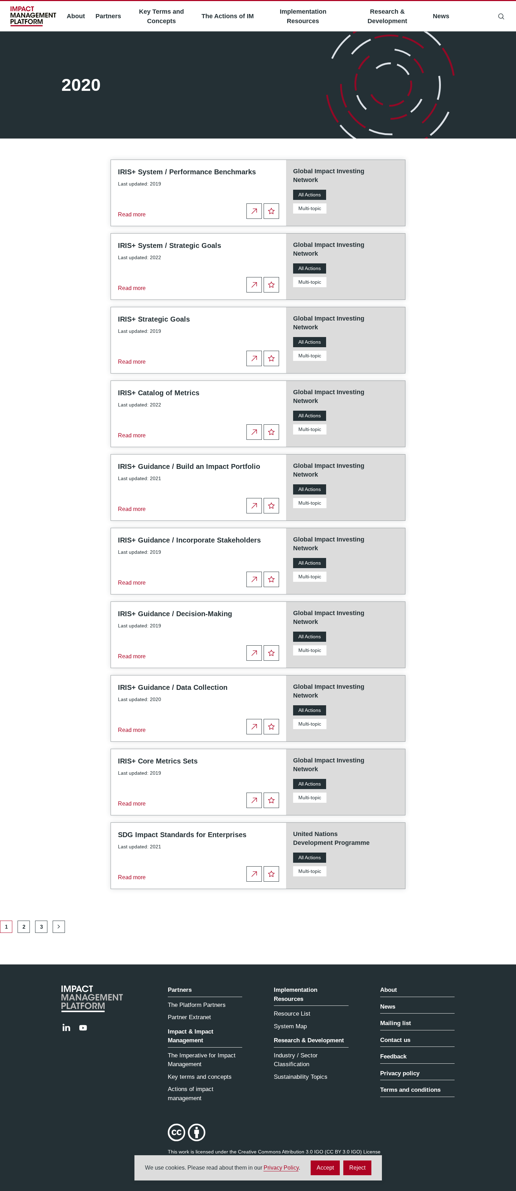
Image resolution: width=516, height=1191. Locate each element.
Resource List (292, 1013)
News (441, 16)
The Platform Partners (197, 1005)
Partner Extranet (189, 1017)
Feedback (393, 1056)
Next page (59, 927)
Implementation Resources (303, 16)
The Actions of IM (227, 16)
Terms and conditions (410, 1089)
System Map (290, 1026)
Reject (360, 1170)
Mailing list (395, 1023)
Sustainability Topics (301, 1077)
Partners (108, 16)
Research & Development (387, 16)
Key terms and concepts (200, 1077)
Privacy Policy (281, 1168)
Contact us (395, 1040)
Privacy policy (399, 1073)
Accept (328, 1170)
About (76, 16)
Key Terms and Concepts (161, 16)
